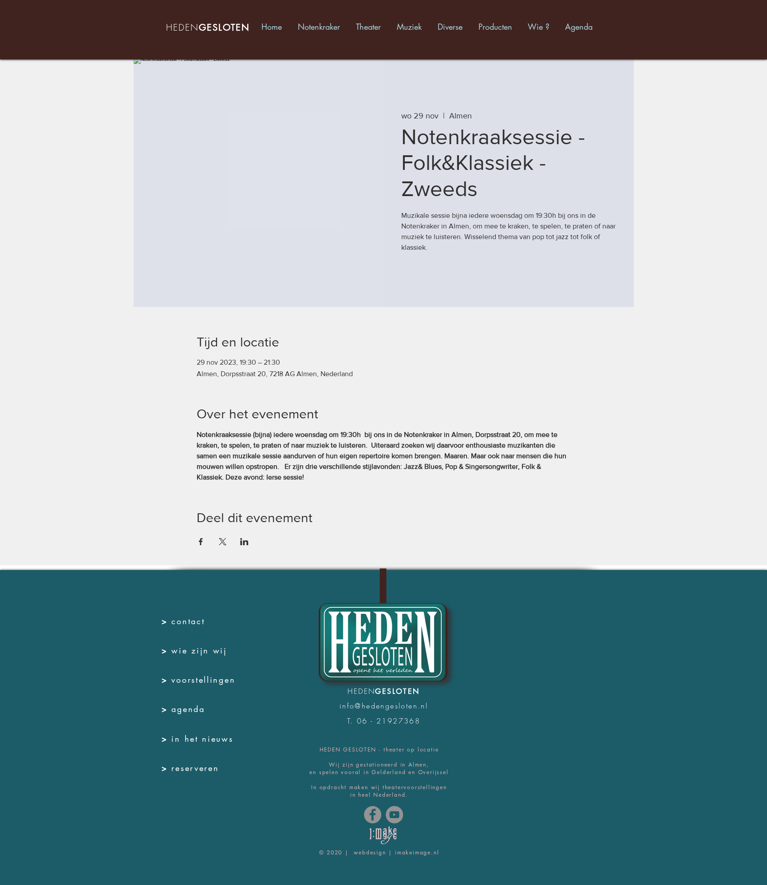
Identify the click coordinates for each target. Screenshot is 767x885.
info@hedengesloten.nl (384, 706)
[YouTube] (394, 814)
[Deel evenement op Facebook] (201, 541)
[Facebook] (372, 814)
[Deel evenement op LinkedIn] (244, 541)
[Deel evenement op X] (222, 541)
